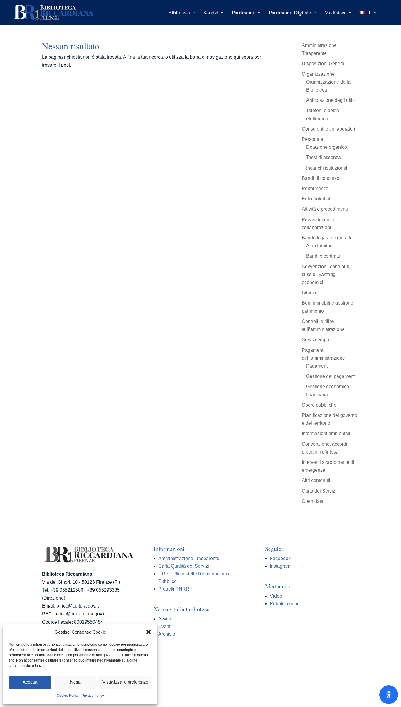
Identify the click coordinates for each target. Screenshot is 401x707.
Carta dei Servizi (319, 490)
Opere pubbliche (319, 404)
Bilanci (309, 292)
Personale (312, 139)
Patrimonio (243, 13)
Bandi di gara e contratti (326, 237)
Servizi (210, 13)
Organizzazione (318, 74)
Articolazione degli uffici (331, 100)
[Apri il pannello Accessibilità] (388, 694)
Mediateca (335, 13)
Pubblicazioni (284, 603)
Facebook (280, 558)
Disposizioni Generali (324, 63)
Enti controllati (316, 198)
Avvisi (164, 618)
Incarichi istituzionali (327, 167)
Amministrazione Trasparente (188, 558)
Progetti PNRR (173, 588)
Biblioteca (179, 13)
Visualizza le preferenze (125, 681)
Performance (315, 188)
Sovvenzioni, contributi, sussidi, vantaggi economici (326, 274)
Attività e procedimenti (325, 209)
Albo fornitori (319, 245)
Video (276, 595)
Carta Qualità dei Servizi (183, 566)
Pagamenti (317, 365)
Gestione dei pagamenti (331, 376)
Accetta (30, 681)
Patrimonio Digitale (290, 13)
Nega (75, 681)
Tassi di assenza (323, 157)
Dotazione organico (326, 147)
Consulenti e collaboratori (328, 128)
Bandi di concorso (320, 178)
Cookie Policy (68, 696)
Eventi (164, 626)
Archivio (166, 634)
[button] (148, 632)
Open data (313, 501)
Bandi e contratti (323, 255)
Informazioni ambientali (326, 433)
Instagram (280, 566)
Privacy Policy (93, 696)
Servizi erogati (317, 339)
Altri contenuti (316, 480)
